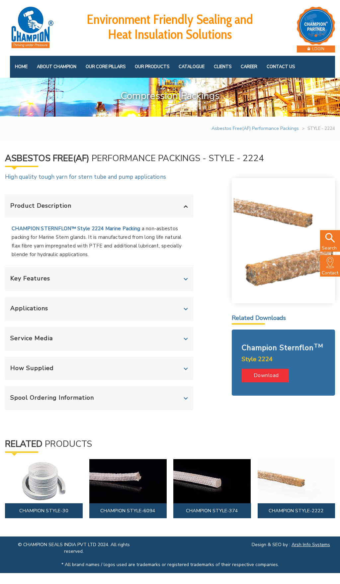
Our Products (152, 67)
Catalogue (192, 67)
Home (21, 67)
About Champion (56, 67)
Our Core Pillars (106, 67)
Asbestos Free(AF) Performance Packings (255, 128)
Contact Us (281, 67)
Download (265, 375)
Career (249, 67)
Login (317, 48)
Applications (29, 308)
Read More (45, 484)
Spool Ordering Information (52, 398)
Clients (222, 67)
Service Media (31, 338)
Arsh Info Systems (311, 544)
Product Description (40, 206)
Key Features (30, 278)
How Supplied (32, 368)
